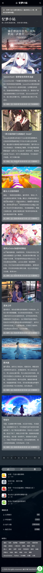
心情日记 (17, 546)
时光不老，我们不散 (15, 481)
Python (16, 555)
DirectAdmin (8, 555)
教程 (28, 546)
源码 (23, 546)
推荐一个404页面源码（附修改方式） (21, 488)
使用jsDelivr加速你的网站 (14, 248)
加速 (5, 546)
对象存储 (35, 543)
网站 (33, 546)
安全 (19, 549)
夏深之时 (7, 305)
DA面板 (23, 555)
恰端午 (6, 420)
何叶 (8, 104)
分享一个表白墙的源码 (16, 474)
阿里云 (6, 552)
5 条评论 (34, 276)
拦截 (29, 555)
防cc (5, 549)
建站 (5, 543)
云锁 (33, 555)
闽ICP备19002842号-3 (31, 569)
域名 (10, 549)
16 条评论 (34, 104)
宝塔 (15, 549)
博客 (30, 552)
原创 (32, 549)
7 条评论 (34, 161)
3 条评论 (34, 218)
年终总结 (26, 549)
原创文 (10, 546)
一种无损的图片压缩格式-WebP (17, 134)
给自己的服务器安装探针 (17, 501)
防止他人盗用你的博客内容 (17, 495)
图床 (20, 552)
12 (35, 458)
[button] (5, 38)
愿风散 (6, 362)
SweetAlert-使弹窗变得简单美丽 (18, 77)
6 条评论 (34, 447)
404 (25, 552)
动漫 (11, 552)
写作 (9, 543)
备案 (37, 549)
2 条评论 (34, 333)
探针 (16, 552)
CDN (28, 543)
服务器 (15, 543)
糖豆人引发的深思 (11, 191)
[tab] (8, 469)
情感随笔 (22, 543)
